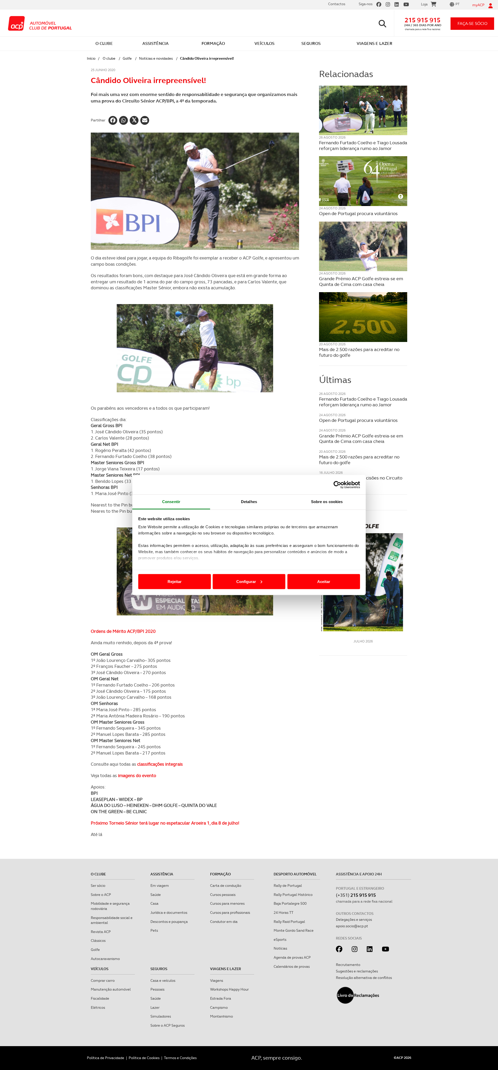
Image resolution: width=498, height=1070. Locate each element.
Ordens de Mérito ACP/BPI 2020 (123, 631)
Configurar (246, 581)
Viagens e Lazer (225, 968)
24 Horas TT (283, 912)
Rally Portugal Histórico (293, 894)
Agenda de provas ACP (292, 957)
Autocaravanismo (105, 958)
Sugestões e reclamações (357, 971)
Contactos (336, 4)
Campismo (219, 1007)
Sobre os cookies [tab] (327, 501)
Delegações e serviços (354, 919)
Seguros (158, 968)
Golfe (127, 58)
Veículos (99, 968)
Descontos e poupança (169, 921)
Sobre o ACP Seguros (167, 1025)
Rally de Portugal (288, 885)
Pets (154, 930)
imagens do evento (137, 775)
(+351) (356, 895)
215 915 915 (422, 20)
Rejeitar (175, 581)
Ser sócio (98, 885)
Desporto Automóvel (295, 874)
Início (91, 58)
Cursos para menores (227, 903)
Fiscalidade (100, 998)
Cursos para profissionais (230, 912)
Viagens (216, 980)
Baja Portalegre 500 (290, 903)
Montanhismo (221, 1016)
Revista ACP (101, 931)
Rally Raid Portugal (289, 921)
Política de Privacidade (105, 1057)
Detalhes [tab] (249, 501)
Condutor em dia (224, 921)
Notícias (280, 948)
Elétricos (98, 1007)
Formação (220, 874)
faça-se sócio (472, 23)
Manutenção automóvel (111, 989)
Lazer (155, 1007)
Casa (154, 903)
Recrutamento (348, 964)
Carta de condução (225, 885)
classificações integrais (160, 764)
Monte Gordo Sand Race (294, 930)
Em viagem (159, 885)
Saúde (155, 894)
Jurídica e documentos (168, 912)
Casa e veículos (162, 980)
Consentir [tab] (171, 501)
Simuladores (160, 1016)
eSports (280, 939)
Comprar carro (103, 980)
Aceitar (323, 581)
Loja (424, 4)
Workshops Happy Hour (229, 989)
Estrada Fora (220, 998)
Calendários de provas (292, 966)
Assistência (161, 874)
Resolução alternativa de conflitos (364, 977)
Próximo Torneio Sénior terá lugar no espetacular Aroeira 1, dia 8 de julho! (165, 823)
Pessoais (157, 989)
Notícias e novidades (156, 58)
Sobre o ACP (101, 894)
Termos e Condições (180, 1057)
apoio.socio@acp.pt (352, 926)
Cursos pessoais (223, 894)
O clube (109, 58)
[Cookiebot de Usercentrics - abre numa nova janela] (337, 485)
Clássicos (98, 940)
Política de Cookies (144, 1057)
